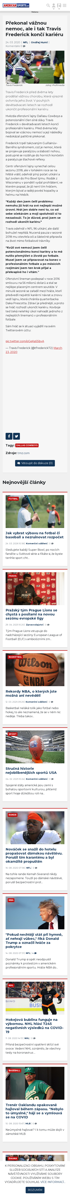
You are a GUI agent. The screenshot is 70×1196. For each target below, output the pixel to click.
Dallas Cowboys (27, 445)
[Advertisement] (35, 393)
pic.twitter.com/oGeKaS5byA (25, 341)
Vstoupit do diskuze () (37, 463)
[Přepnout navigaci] (53, 5)
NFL (26, 42)
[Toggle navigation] (64, 5)
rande (12, 814)
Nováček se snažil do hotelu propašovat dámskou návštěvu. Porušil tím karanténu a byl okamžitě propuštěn (34, 855)
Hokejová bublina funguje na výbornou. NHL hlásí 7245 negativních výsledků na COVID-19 (35, 1026)
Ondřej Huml (39, 42)
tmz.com (24, 453)
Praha (12, 576)
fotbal (13, 498)
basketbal (15, 657)
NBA (11, 900)
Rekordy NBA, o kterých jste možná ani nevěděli (31, 693)
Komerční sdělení (36, 543)
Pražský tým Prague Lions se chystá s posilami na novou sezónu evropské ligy (31, 614)
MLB (28, 1123)
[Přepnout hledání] (48, 5)
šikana (13, 1158)
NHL (11, 985)
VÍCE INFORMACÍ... (52, 1182)
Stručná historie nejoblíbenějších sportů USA (31, 771)
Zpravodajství (34, 624)
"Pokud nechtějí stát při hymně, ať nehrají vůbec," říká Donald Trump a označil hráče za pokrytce (34, 941)
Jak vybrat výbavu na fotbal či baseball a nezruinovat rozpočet (35, 535)
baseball (14, 1070)
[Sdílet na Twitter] (16, 436)
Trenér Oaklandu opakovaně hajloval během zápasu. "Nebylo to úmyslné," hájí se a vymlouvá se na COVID (34, 1111)
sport (12, 734)
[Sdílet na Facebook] (9, 436)
